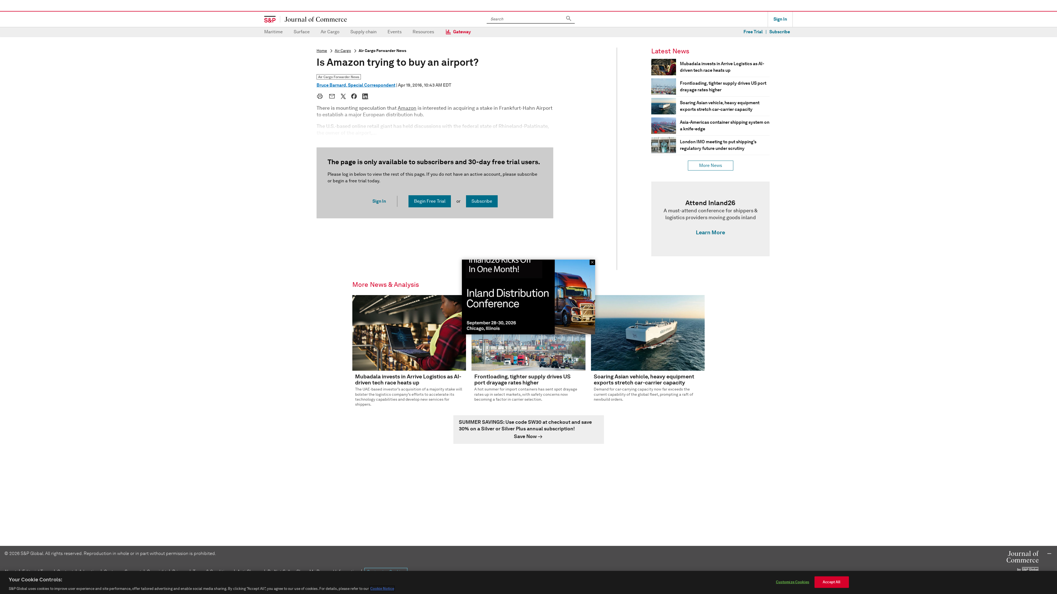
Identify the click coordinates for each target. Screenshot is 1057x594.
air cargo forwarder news (382, 50)
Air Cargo (330, 31)
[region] (528, 582)
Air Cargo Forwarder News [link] (338, 77)
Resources (423, 31)
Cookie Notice (382, 588)
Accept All (831, 582)
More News (710, 165)
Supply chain (363, 31)
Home (322, 50)
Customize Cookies (792, 582)
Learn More (710, 232)
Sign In (780, 19)
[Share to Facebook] (354, 96)
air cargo (343, 50)
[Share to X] (343, 96)
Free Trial (753, 31)
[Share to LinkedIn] (365, 96)
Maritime (273, 31)
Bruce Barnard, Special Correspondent (356, 85)
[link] (710, 219)
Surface (302, 31)
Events (395, 31)
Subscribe (779, 31)
